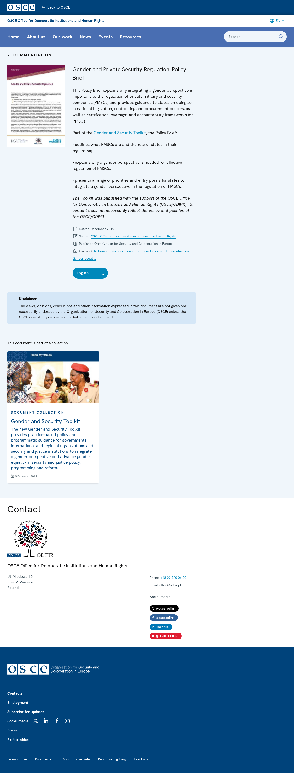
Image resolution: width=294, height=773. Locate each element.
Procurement (44, 759)
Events (105, 37)
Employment (17, 702)
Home (13, 37)
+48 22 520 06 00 (173, 578)
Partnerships (18, 739)
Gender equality (84, 258)
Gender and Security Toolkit (120, 132)
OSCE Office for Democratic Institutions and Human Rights (56, 20)
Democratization (176, 251)
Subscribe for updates (25, 711)
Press (12, 730)
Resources (130, 37)
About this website (76, 759)
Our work (62, 37)
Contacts (15, 693)
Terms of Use (17, 759)
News (85, 37)
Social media (17, 721)
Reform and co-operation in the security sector (128, 251)
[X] (35, 720)
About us (36, 37)
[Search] (281, 36)
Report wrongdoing (112, 759)
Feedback (141, 759)
